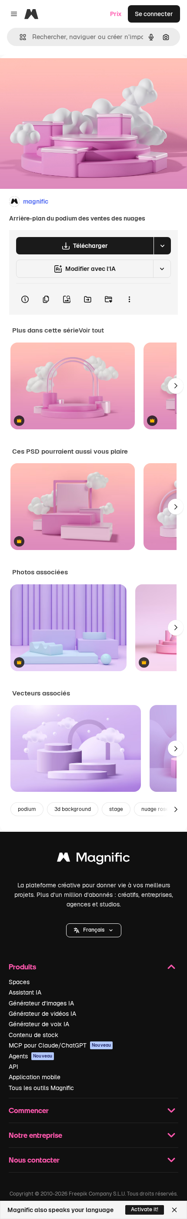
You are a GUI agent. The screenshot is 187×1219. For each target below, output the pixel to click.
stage (116, 809)
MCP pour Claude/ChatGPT (60, 1045)
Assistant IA (25, 992)
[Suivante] (176, 386)
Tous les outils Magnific (41, 1088)
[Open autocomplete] (19, 37)
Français (93, 929)
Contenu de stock (33, 1035)
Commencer (29, 1110)
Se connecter (154, 14)
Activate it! (144, 1209)
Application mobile (34, 1077)
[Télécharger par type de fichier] (162, 245)
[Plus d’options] (129, 299)
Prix (116, 14)
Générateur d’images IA (41, 1003)
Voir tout (91, 330)
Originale (57, 74)
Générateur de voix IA (39, 1024)
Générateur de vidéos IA (42, 1014)
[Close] (174, 1210)
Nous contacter (34, 1159)
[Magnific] (93, 859)
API (13, 1067)
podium (27, 809)
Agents (30, 1056)
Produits (22, 966)
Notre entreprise (35, 1135)
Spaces (19, 982)
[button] (93, 930)
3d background (72, 809)
